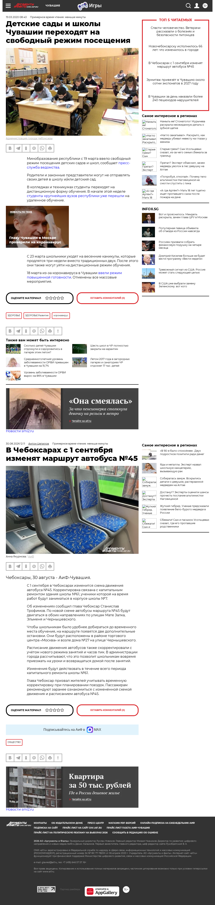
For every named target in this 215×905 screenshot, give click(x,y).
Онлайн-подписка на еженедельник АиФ (167, 823)
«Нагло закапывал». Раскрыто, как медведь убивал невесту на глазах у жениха (183, 138)
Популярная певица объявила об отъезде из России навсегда (179, 230)
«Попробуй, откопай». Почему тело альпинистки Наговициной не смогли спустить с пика (183, 180)
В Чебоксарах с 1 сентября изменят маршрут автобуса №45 (175, 64)
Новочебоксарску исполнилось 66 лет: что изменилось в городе (175, 48)
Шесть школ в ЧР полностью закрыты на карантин (109, 347)
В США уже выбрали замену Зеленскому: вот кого (177, 285)
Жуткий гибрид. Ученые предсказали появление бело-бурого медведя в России (184, 509)
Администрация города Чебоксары (29, 138)
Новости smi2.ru (20, 431)
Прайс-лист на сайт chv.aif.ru (82, 827)
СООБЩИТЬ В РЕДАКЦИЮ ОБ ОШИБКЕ (135, 832)
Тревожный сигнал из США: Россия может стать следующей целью (182, 271)
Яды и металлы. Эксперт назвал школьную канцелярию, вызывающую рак (180, 468)
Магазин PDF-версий (122, 823)
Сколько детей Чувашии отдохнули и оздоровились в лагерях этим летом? (43, 349)
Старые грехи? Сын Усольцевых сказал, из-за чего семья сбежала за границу (183, 152)
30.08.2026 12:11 (15, 443)
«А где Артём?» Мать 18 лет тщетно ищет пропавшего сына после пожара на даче (183, 194)
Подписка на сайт (46, 827)
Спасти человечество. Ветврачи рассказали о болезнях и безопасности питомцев (176, 31)
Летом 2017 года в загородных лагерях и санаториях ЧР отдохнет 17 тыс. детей (110, 362)
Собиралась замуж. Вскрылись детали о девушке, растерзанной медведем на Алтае (181, 482)
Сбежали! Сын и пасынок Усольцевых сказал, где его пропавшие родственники (184, 523)
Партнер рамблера (70, 889)
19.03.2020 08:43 (16, 17)
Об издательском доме (67, 823)
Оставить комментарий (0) (107, 298)
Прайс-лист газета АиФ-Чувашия (128, 827)
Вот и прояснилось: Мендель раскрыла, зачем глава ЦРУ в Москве (183, 216)
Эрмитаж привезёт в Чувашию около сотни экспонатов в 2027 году (176, 81)
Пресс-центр (96, 823)
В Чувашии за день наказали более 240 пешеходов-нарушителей (175, 98)
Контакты (40, 823)
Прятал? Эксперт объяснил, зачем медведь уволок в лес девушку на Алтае (182, 166)
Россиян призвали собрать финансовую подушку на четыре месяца (180, 245)
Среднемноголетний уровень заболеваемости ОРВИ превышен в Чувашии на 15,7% (46, 362)
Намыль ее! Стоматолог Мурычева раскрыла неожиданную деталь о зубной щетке (182, 125)
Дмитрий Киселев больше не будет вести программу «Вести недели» (182, 257)
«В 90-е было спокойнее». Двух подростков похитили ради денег (182, 452)
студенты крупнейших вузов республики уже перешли (75, 196)
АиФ (31, 556)
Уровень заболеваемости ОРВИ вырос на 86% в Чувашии (45, 374)
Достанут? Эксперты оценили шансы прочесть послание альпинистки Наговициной (184, 495)
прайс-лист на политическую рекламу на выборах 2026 (71, 832)
